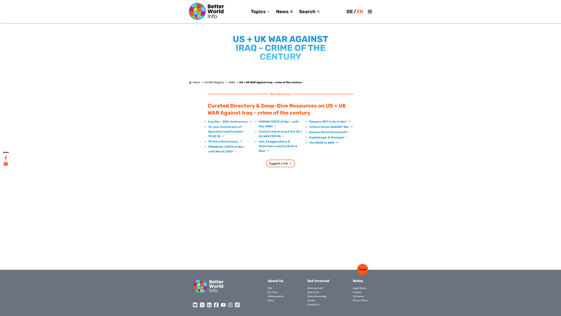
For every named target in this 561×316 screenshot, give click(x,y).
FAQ (270, 288)
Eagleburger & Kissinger (326, 137)
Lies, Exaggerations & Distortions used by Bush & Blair (278, 146)
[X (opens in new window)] (202, 305)
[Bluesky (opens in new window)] (195, 305)
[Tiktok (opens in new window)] (237, 305)
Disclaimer (358, 296)
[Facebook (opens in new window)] (216, 305)
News (282, 11)
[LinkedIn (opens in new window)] (209, 305)
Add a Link (313, 292)
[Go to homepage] (206, 11)
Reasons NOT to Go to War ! (328, 121)
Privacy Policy (360, 300)
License (357, 292)
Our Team (273, 292)
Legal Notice (359, 288)
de (350, 11)
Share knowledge (316, 296)
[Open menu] (370, 11)
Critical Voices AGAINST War (329, 127)
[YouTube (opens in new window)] (223, 305)
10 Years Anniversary (223, 141)
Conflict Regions (214, 82)
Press (271, 300)
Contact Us (313, 304)
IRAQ (232, 82)
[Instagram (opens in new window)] (230, 305)
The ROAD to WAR (321, 142)
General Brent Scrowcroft (328, 132)
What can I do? (315, 288)
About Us (275, 281)
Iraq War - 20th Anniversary (228, 121)
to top (362, 269)
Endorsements (276, 296)
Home (196, 82)
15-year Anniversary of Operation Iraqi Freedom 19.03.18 (225, 131)
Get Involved (318, 281)
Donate (311, 300)
